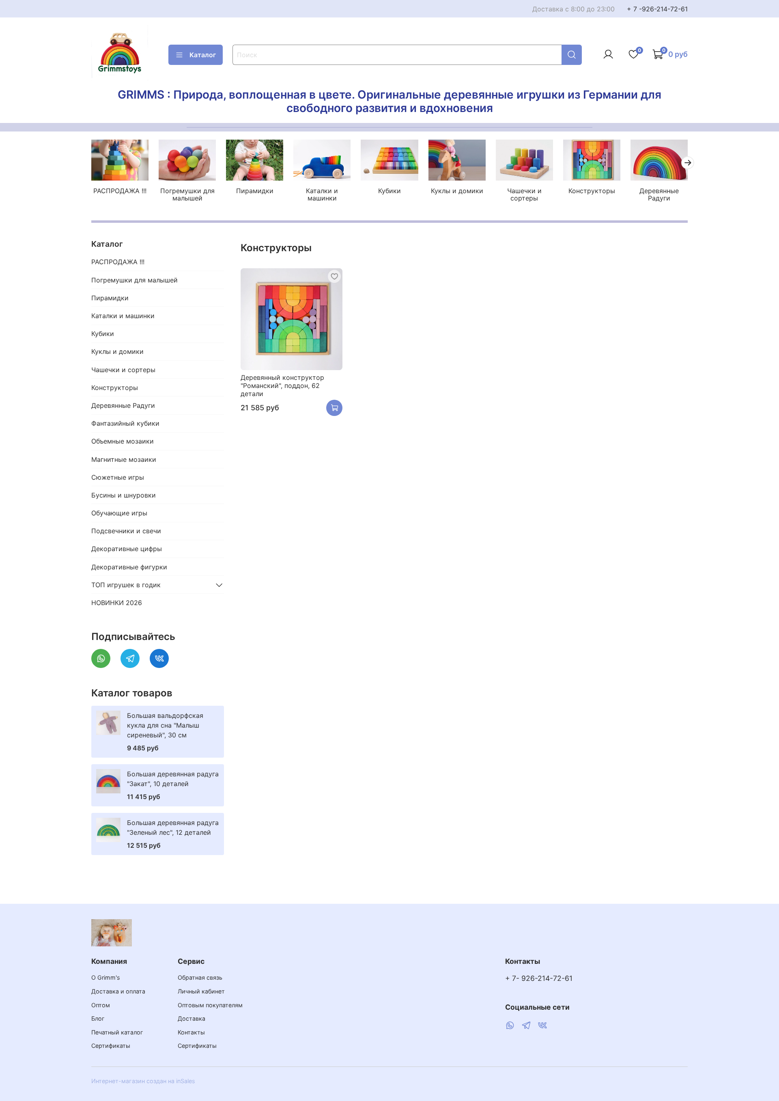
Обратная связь (200, 977)
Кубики (389, 190)
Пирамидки (254, 190)
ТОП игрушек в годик (126, 585)
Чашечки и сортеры (524, 194)
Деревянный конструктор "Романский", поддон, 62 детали (282, 385)
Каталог (202, 55)
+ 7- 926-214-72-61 (538, 978)
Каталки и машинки (322, 194)
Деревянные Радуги (659, 194)
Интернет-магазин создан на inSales (143, 1080)
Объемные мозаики (122, 441)
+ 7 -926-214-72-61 (657, 9)
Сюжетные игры (117, 477)
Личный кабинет (201, 991)
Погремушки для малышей (187, 194)
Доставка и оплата (118, 991)
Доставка (191, 1018)
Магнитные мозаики (123, 459)
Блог (98, 1018)
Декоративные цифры (126, 549)
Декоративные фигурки (129, 567)
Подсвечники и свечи (126, 531)
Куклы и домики (457, 190)
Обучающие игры (119, 513)
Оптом (100, 1005)
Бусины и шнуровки (123, 495)
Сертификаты (110, 1045)
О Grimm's (105, 977)
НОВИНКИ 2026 (116, 603)
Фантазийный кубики (125, 423)
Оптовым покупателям (210, 1005)
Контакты (191, 1032)
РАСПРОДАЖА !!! (119, 190)
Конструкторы (591, 190)
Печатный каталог (117, 1032)
